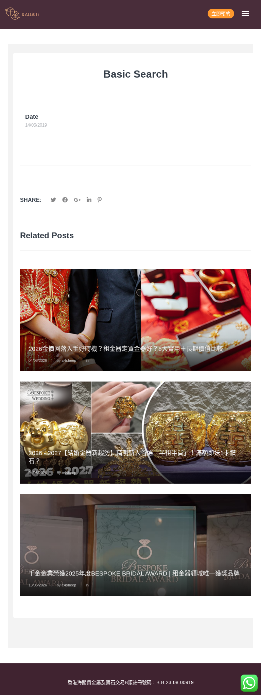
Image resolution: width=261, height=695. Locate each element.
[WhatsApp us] (249, 683)
